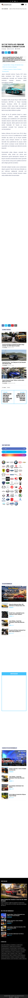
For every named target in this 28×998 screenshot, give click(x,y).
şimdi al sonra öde (22, 958)
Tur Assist (18, 951)
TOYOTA (18, 48)
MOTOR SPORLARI (21, 948)
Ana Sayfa (11, 997)
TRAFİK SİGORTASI (8, 951)
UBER (8, 953)
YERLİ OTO (20, 953)
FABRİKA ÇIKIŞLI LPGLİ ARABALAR (15, 946)
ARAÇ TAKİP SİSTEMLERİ (5, 944)
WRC (16, 953)
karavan (14, 955)
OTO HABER (4, 387)
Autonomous (13, 944)
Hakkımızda (17, 997)
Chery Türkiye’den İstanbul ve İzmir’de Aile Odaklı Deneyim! (14, 900)
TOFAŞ (2, 951)
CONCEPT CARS (19, 944)
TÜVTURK (22, 951)
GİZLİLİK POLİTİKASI (13, 948)
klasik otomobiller (21, 955)
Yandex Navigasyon (4, 955)
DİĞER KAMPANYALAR (4, 946)
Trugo (13, 951)
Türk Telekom (3, 953)
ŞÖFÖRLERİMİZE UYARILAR (5, 958)
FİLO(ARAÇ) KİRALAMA (5, 948)
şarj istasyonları (14, 958)
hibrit (11, 955)
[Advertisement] (14, 25)
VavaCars (12, 953)
